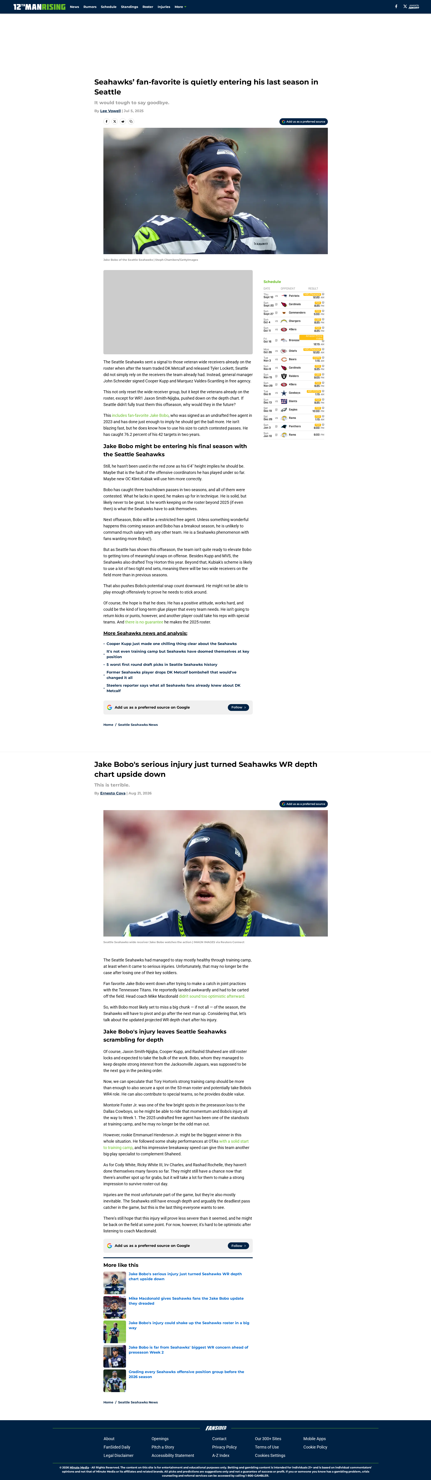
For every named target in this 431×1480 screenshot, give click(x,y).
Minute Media (79, 1467)
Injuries (164, 7)
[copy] (131, 121)
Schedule (109, 7)
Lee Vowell (110, 111)
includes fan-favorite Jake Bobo (140, 415)
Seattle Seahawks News (138, 725)
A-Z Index (220, 1455)
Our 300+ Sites (268, 1438)
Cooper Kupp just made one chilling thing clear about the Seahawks (172, 644)
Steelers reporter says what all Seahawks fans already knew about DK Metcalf (174, 688)
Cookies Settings (270, 1455)
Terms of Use (267, 1447)
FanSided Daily (117, 1447)
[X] (405, 6)
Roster (148, 7)
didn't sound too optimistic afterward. (212, 996)
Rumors (89, 7)
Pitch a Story (163, 1447)
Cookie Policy (315, 1447)
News (74, 7)
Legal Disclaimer (118, 1455)
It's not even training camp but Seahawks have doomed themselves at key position (178, 654)
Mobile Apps (314, 1438)
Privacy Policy (224, 1447)
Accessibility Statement (173, 1455)
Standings (129, 7)
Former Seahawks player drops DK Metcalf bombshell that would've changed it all (171, 675)
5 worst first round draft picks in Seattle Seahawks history (162, 664)
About (109, 1438)
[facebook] (396, 6)
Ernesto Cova (113, 793)
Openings (160, 1438)
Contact (219, 1438)
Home (108, 725)
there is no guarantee (144, 622)
